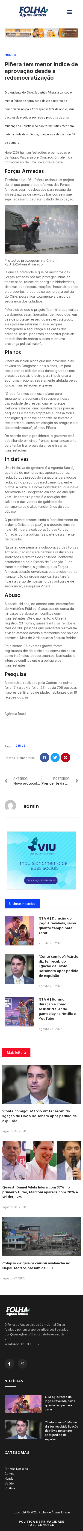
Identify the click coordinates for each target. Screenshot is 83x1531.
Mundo (10, 55)
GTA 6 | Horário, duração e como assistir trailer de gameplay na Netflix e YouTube (57, 1008)
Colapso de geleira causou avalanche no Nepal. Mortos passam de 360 (36, 1265)
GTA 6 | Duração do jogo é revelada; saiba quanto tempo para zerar (57, 925)
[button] (69, 12)
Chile (21, 745)
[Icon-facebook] (9, 1364)
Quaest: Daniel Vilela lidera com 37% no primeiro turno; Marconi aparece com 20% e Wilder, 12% (40, 1192)
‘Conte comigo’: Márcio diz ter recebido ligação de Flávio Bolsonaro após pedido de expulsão (58, 966)
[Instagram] (22, 1364)
